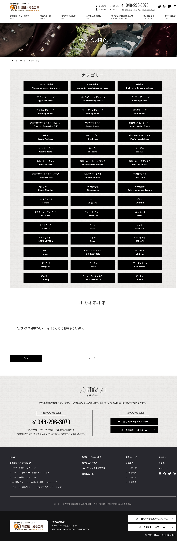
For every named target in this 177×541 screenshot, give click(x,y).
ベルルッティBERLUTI (139, 239)
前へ (26, 358)
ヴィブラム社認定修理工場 (93, 468)
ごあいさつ (133, 467)
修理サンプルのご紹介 (91, 457)
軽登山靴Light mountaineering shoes (139, 86)
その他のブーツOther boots (139, 175)
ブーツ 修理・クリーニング (24, 477)
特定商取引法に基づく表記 (119, 504)
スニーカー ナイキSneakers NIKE (45, 163)
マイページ (103, 10)
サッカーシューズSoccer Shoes (92, 124)
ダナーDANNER (140, 201)
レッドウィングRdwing (45, 201)
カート (57, 504)
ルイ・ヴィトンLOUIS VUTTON (45, 239)
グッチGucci (93, 239)
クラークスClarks (92, 265)
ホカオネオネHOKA (139, 214)
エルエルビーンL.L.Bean (139, 252)
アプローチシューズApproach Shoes (45, 99)
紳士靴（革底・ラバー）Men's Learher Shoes (139, 124)
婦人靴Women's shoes (45, 137)
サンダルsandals (140, 150)
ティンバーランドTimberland (92, 214)
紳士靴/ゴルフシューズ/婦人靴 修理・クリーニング (34, 482)
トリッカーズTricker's (45, 226)
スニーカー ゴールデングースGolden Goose (45, 175)
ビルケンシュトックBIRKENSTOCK (92, 252)
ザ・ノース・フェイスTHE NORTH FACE (92, 277)
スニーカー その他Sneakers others (92, 175)
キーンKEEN (93, 226)
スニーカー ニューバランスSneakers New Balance (92, 163)
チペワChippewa (92, 201)
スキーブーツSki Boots (92, 150)
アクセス (132, 477)
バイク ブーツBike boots (92, 137)
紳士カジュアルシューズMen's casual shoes (139, 137)
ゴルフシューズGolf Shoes (139, 112)
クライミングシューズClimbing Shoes (139, 99)
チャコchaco (46, 252)
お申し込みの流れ (89, 463)
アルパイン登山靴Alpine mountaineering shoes (46, 86)
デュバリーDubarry (45, 277)
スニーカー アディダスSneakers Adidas (139, 163)
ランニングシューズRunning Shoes (45, 112)
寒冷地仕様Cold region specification (140, 188)
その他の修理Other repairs (93, 188)
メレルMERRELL (139, 226)
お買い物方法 (99, 504)
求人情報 (132, 482)
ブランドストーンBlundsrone (139, 265)
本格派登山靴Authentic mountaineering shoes (92, 86)
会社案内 (102, 6)
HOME (12, 457)
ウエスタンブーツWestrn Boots (45, 150)
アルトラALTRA (140, 277)
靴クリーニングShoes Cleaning (45, 188)
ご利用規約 (86, 504)
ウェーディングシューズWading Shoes (92, 112)
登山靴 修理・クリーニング (24, 467)
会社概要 (132, 472)
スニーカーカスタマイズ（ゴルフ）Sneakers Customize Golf (45, 124)
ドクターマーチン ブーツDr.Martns (46, 214)
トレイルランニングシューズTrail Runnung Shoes (92, 99)
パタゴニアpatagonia (45, 265)
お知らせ (115, 6)
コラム (114, 10)
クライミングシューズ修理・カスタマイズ (30, 472)
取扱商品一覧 (88, 474)
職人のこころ (131, 457)
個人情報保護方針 (70, 504)
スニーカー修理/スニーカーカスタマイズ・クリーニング (36, 487)
